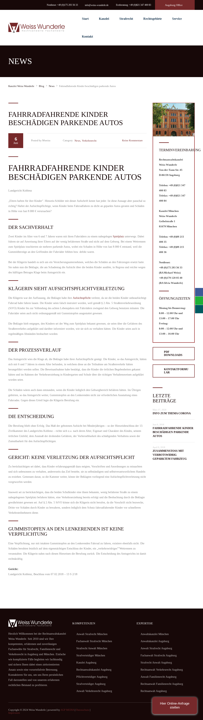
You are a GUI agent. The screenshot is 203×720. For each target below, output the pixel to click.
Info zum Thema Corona (172, 413)
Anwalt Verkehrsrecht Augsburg (94, 691)
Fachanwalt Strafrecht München (94, 641)
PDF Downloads (173, 353)
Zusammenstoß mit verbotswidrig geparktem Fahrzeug (170, 454)
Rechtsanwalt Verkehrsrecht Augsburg (162, 669)
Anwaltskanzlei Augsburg (155, 641)
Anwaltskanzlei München (155, 634)
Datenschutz (82, 709)
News (77, 140)
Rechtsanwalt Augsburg (154, 691)
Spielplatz (118, 236)
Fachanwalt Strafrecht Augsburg (159, 655)
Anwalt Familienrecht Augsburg (158, 676)
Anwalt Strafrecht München (91, 634)
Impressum (14, 712)
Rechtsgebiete (152, 18)
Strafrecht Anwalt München (91, 648)
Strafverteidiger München (90, 655)
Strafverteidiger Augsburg (90, 683)
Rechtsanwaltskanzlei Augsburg (93, 669)
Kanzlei (104, 18)
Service (177, 18)
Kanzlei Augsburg (86, 662)
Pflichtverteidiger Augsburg (91, 676)
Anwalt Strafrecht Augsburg (156, 648)
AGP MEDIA (67, 709)
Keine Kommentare (132, 140)
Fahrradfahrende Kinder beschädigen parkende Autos (173, 432)
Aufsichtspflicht (82, 297)
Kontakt (87, 36)
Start (85, 18)
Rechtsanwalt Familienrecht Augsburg (162, 683)
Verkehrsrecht (89, 140)
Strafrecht (126, 18)
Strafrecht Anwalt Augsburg (156, 662)
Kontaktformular (176, 371)
